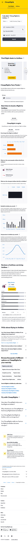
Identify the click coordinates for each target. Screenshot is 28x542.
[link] (12, 77)
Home (4, 482)
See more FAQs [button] (14, 353)
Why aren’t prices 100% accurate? (10, 476)
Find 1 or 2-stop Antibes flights (8, 342)
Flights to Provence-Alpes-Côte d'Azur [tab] (11, 369)
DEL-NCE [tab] (14, 118)
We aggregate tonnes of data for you (11, 474)
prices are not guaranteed (6, 467)
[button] (2, 2)
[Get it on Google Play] (4, 529)
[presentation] (8, 17)
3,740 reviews (11, 286)
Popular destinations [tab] (7, 376)
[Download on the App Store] (13, 529)
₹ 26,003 (5, 16)
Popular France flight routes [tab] (8, 379)
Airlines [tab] (19, 379)
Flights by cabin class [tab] (7, 366)
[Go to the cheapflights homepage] (10, 2)
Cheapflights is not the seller (9, 471)
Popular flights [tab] (17, 376)
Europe (8, 482)
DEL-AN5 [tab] (11, 129)
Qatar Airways (11, 282)
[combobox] (15, 98)
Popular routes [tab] (16, 372)
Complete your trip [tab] (6, 372)
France (13, 482)
